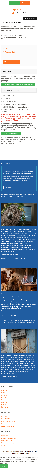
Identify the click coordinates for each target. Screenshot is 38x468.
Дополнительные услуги (9, 438)
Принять (4, 466)
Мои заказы (25, 2)
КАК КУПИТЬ (21, 10)
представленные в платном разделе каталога (15, 175)
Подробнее (8, 187)
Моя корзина (5, 418)
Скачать (4, 393)
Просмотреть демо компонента (11, 133)
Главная (4, 390)
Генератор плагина (7, 424)
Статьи (3, 397)
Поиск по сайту (6, 440)
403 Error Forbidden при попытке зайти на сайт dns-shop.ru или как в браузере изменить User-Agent (18, 321)
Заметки (4, 400)
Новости (4, 402)
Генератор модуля (7, 426)
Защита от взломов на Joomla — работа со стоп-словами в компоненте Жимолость (18, 195)
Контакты (4, 407)
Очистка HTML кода (8, 421)
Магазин (4, 395)
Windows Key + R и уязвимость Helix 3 (14, 259)
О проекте (4, 404)
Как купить (4, 435)
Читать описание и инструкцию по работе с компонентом (18, 84)
